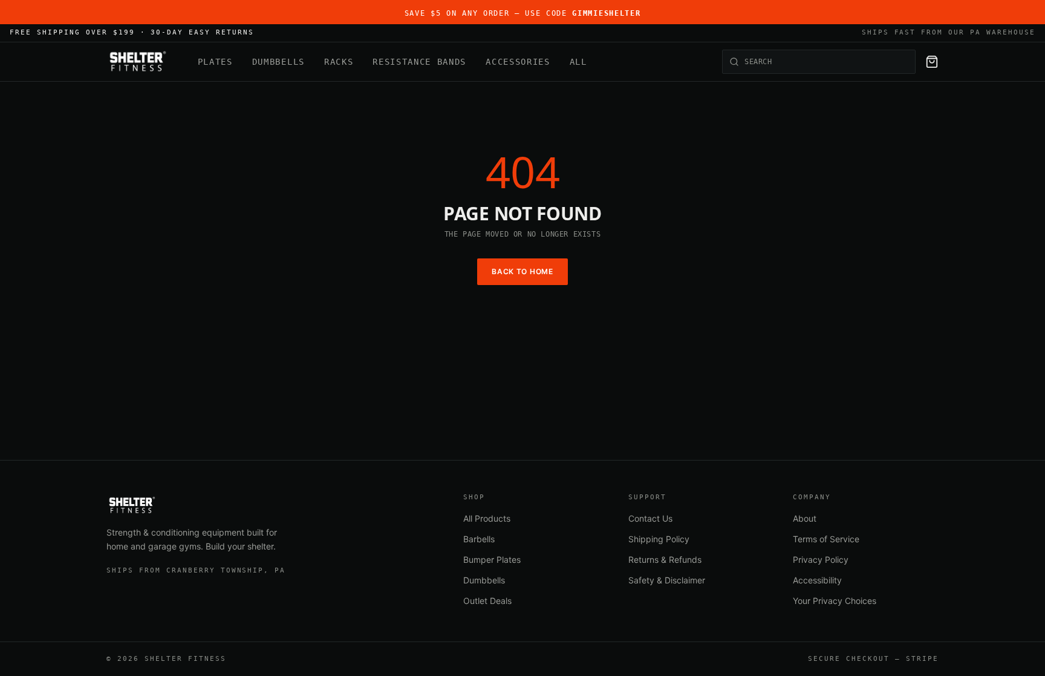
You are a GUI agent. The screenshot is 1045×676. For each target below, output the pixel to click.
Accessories (518, 62)
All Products (486, 518)
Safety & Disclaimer (666, 580)
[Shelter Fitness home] (137, 61)
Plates (215, 62)
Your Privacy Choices (834, 601)
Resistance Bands (419, 62)
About (804, 518)
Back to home (522, 271)
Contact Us (650, 518)
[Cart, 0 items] (932, 61)
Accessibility (817, 580)
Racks (338, 62)
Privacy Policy (820, 559)
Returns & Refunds (665, 559)
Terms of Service (826, 539)
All (578, 62)
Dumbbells (278, 62)
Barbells (479, 539)
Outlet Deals (487, 601)
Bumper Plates (492, 559)
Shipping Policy (658, 539)
